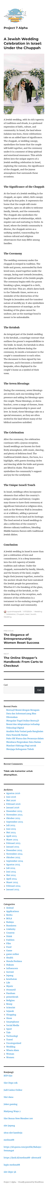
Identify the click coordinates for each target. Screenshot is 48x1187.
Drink (9, 936)
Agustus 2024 (13, 864)
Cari (6, 685)
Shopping (11, 1014)
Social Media (12, 1025)
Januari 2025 (12, 846)
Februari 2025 (13, 843)
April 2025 (11, 836)
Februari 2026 (13, 804)
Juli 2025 (10, 825)
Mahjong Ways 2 (12, 1111)
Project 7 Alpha (16, 28)
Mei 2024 (11, 875)
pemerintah (12, 997)
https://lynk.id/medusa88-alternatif (22, 1157)
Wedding (38, 611)
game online (12, 954)
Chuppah (20, 614)
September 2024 (14, 861)
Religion (10, 1000)
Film (8, 943)
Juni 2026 (11, 797)
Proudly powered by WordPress (31, 1182)
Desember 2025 (14, 811)
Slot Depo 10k (11, 1083)
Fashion (10, 940)
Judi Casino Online (13, 1090)
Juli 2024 (10, 868)
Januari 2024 (12, 889)
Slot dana (8, 1097)
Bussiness (11, 925)
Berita (9, 915)
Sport (9, 1029)
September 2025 (14, 822)
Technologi (12, 1036)
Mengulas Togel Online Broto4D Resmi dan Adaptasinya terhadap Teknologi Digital (23, 724)
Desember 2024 (14, 850)
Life (8, 982)
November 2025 (14, 814)
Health (9, 957)
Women (10, 1057)
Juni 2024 (11, 871)
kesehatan (11, 979)
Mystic (9, 986)
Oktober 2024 (13, 857)
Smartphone (12, 1021)
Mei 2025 (11, 832)
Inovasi (10, 972)
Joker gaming (10, 1104)
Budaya (10, 922)
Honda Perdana (14, 961)
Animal (10, 908)
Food (8, 947)
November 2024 (14, 854)
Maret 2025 (12, 839)
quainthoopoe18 (14, 611)
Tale (8, 1032)
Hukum (10, 964)
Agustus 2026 (13, 793)
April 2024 (11, 878)
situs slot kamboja (13, 1132)
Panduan (10, 993)
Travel (9, 1039)
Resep (9, 1004)
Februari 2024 (13, 886)
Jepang (9, 975)
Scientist (10, 1007)
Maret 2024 (12, 882)
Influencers (12, 968)
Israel (27, 614)
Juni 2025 (11, 829)
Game (9, 950)
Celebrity (10, 929)
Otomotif (11, 989)
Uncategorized (13, 1043)
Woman (10, 1054)
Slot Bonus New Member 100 (18, 1118)
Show (9, 1018)
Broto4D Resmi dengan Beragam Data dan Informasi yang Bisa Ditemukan (22, 713)
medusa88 (9, 1140)
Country (10, 932)
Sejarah (10, 1011)
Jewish (33, 614)
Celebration (11, 614)
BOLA (9, 918)
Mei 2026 (11, 800)
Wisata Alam (12, 1050)
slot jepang (9, 1125)
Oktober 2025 (13, 818)
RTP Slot (8, 1075)
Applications (12, 911)
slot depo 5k (10, 1172)
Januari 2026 (12, 807)
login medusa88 (12, 1164)
